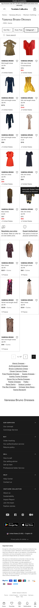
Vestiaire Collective (12, 489)
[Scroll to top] (34, 357)
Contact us (7, 482)
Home (4, 15)
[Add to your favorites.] (17, 61)
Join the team (8, 503)
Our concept (8, 426)
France (6, 595)
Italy (22, 596)
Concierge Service (10, 430)
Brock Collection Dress (18, 368)
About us (6, 493)
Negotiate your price (9, 231)
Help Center (8, 478)
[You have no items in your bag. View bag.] (34, 9)
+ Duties (8, 270)
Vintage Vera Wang (26, 387)
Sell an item (7, 464)
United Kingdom (13, 595)
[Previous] (14, 357)
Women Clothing (29, 15)
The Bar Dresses (9, 387)
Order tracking (9, 440)
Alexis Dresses (18, 363)
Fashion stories (9, 506)
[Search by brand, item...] (4, 9)
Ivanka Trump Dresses (18, 376)
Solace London (24, 384)
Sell (5, 454)
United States (23, 595)
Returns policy (9, 447)
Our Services (9, 423)
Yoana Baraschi (19, 389)
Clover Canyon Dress (18, 371)
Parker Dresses (14, 381)
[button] (34, 9)
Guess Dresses (28, 374)
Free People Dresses (10, 374)
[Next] (25, 357)
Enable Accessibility (19, 1)
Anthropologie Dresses (18, 366)
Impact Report (8, 499)
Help (5, 475)
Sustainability (8, 496)
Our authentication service (13, 444)
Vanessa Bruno (15, 15)
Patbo (26, 381)
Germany (30, 595)
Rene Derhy (11, 384)
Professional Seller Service (13, 468)
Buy (4, 437)
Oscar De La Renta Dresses (18, 379)
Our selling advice (10, 461)
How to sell (7, 458)
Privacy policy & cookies (18, 539)
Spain (17, 596)
